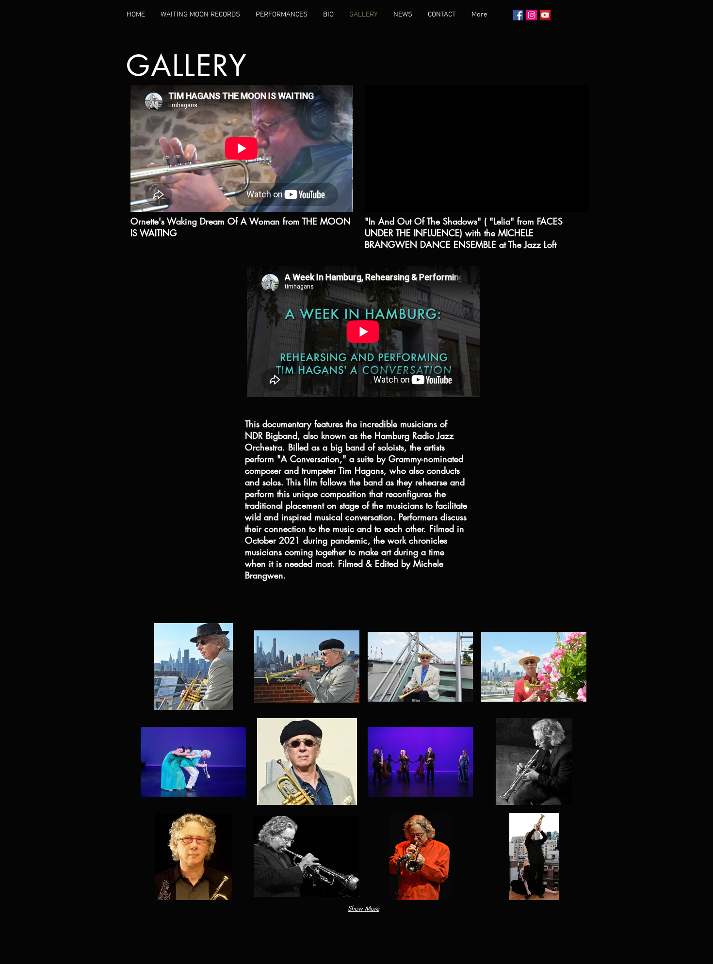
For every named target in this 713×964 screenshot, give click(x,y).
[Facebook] (518, 15)
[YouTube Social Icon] (545, 15)
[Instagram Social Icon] (531, 15)
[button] (193, 666)
